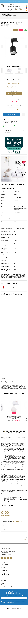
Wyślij (25, 539)
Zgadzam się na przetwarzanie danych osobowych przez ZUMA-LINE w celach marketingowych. (14, 602)
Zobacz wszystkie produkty (14, 83)
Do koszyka (11, 114)
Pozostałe (3, 578)
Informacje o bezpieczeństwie (12, 287)
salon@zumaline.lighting (6, 554)
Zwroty (2, 583)
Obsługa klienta (5, 562)
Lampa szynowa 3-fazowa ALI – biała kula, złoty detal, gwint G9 (14, 417)
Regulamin (3, 580)
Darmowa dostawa (5, 574)
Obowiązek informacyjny (6, 586)
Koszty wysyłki (4, 566)
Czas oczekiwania (5, 571)
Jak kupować (4, 570)
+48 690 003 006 (5, 552)
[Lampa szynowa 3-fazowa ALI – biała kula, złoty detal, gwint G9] (19, 71)
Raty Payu (3, 567)
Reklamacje (3, 584)
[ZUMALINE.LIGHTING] (14, 5)
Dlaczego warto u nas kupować (8, 573)
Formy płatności (4, 564)
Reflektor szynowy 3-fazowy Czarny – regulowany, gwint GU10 (10, 316)
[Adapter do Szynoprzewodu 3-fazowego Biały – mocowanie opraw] (9, 71)
